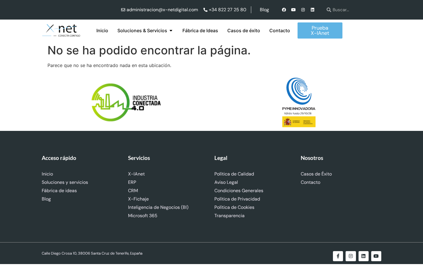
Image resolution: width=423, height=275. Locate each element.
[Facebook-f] (338, 256)
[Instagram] (303, 10)
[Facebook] (284, 10)
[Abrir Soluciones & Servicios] (171, 30)
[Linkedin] (312, 10)
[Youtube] (293, 10)
